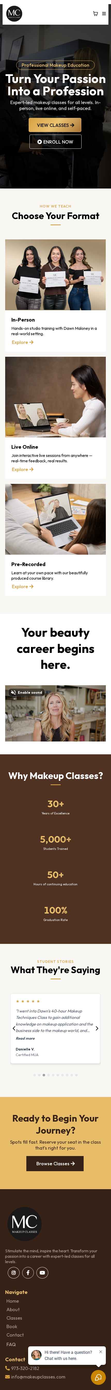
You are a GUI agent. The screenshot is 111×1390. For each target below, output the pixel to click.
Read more (31, 1038)
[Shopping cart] (95, 13)
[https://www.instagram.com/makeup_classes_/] (14, 1273)
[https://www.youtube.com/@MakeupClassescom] (42, 1273)
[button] (103, 13)
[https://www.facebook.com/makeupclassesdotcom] (28, 1273)
